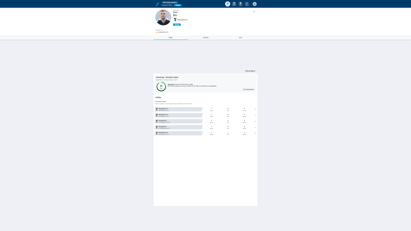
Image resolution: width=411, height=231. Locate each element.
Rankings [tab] (206, 37)
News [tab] (240, 37)
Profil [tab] (171, 37)
